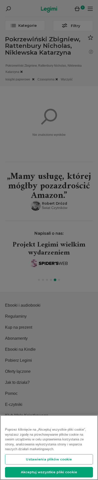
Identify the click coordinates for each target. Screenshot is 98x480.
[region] (49, 447)
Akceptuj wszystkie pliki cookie (49, 472)
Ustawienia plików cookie (49, 459)
